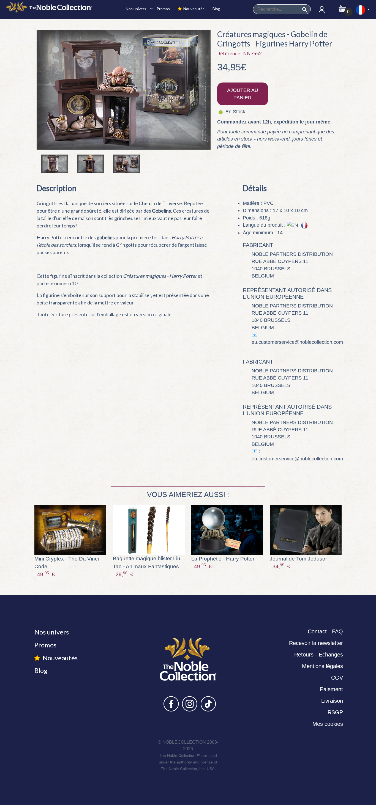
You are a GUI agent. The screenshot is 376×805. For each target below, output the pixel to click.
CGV (337, 678)
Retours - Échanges (318, 655)
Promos (163, 8)
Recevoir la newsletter (316, 643)
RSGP (335, 712)
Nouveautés (193, 8)
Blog (216, 8)
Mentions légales (322, 666)
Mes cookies (327, 724)
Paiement (331, 689)
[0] (342, 7)
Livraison (332, 701)
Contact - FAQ (325, 631)
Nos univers (138, 8)
